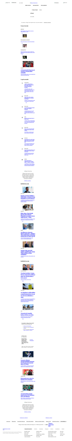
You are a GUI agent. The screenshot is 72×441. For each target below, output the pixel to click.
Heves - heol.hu (38, 436)
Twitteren (24, 328)
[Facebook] (24, 332)
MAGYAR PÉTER (35, 5)
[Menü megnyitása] (65, 3)
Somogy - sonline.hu (50, 435)
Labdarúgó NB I (23, 49)
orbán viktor (22, 248)
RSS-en (31, 330)
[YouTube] (31, 332)
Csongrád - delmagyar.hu (27, 436)
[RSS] (33, 332)
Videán (24, 330)
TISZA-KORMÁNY (44, 5)
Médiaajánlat (14, 421)
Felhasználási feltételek (29, 421)
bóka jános (22, 211)
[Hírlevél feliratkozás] (22, 332)
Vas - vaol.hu (61, 432)
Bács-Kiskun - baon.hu (27, 431)
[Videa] (29, 332)
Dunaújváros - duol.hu (39, 431)
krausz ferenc (22, 193)
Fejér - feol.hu (38, 432)
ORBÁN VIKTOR (28, 5)
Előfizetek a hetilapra (27, 180)
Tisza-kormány (26, 82)
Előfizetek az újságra (49, 417)
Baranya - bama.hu (26, 432)
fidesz (25, 116)
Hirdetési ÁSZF (48, 421)
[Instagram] (26, 332)
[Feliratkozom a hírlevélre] (13, 3)
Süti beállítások (63, 421)
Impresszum (8, 421)
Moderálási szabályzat (55, 421)
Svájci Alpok (22, 290)
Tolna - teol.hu (61, 431)
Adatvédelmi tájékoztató (21, 421)
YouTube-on (27, 330)
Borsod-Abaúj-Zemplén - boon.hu (28, 435)
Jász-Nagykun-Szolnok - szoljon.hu (52, 431)
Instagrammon (32, 329)
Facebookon (31, 327)
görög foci (22, 29)
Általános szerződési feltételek (39, 421)
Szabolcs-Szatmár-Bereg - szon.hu (52, 436)
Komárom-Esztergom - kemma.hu (52, 432)
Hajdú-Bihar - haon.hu (39, 435)
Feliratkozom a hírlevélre (47, 22)
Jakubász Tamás (24, 335)
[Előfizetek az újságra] (56, 3)
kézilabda (22, 391)
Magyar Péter (26, 95)
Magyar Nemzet (35, 9)
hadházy (22, 230)
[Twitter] (28, 332)
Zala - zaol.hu (61, 435)
